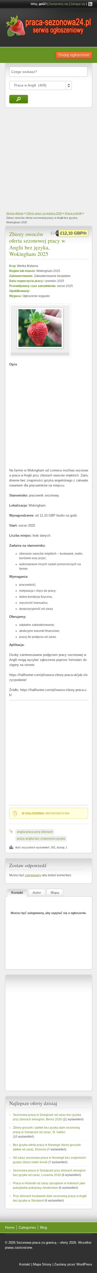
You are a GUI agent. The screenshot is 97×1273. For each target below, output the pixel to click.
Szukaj (18, 99)
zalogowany (33, 875)
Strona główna (14, 213)
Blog (43, 1227)
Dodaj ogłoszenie (74, 55)
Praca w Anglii (73, 213)
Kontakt (24, 1264)
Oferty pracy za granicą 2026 (44, 213)
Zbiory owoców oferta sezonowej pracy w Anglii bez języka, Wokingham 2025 (37, 243)
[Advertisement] (48, 159)
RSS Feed (90, 4)
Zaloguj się (77, 4)
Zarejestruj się (58, 4)
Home (9, 1227)
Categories (27, 1227)
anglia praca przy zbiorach (35, 832)
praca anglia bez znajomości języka (41, 838)
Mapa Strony (42, 1264)
